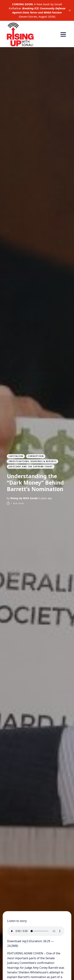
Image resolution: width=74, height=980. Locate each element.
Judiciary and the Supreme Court (31, 466)
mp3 (25, 941)
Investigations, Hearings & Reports (32, 461)
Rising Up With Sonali (24, 498)
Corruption (35, 456)
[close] (70, 10)
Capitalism (16, 456)
